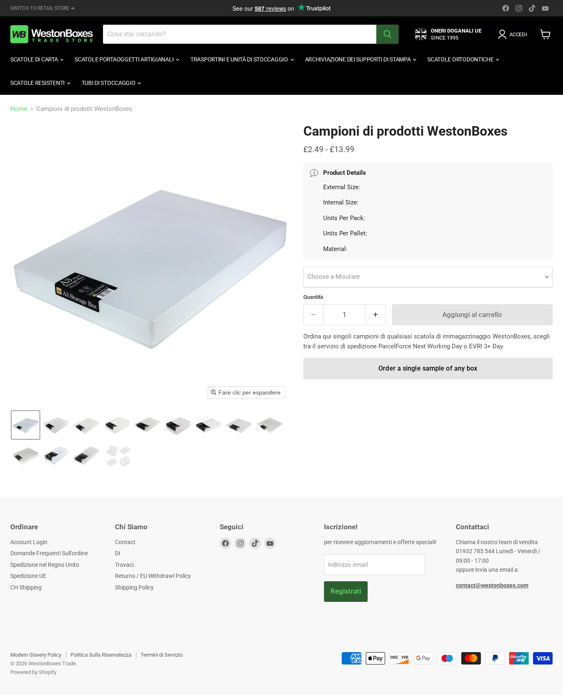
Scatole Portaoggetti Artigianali (125, 59)
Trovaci (124, 564)
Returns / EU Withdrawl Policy (153, 576)
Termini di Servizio (162, 655)
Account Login (28, 542)
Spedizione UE (28, 576)
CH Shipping (26, 587)
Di (117, 553)
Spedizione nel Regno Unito (44, 564)
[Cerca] (387, 34)
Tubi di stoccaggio (109, 83)
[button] (514, 34)
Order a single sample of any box (427, 368)
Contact (125, 542)
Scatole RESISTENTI (38, 83)
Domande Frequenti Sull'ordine (49, 553)
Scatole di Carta (34, 59)
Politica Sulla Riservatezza (100, 655)
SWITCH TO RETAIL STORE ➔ (42, 8)
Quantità (313, 297)
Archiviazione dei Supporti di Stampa (358, 59)
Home (18, 109)
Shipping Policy (134, 587)
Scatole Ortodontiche (461, 59)
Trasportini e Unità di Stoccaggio (239, 59)
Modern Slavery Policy (35, 655)
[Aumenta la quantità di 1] (376, 314)
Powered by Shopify (33, 672)
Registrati (346, 591)
